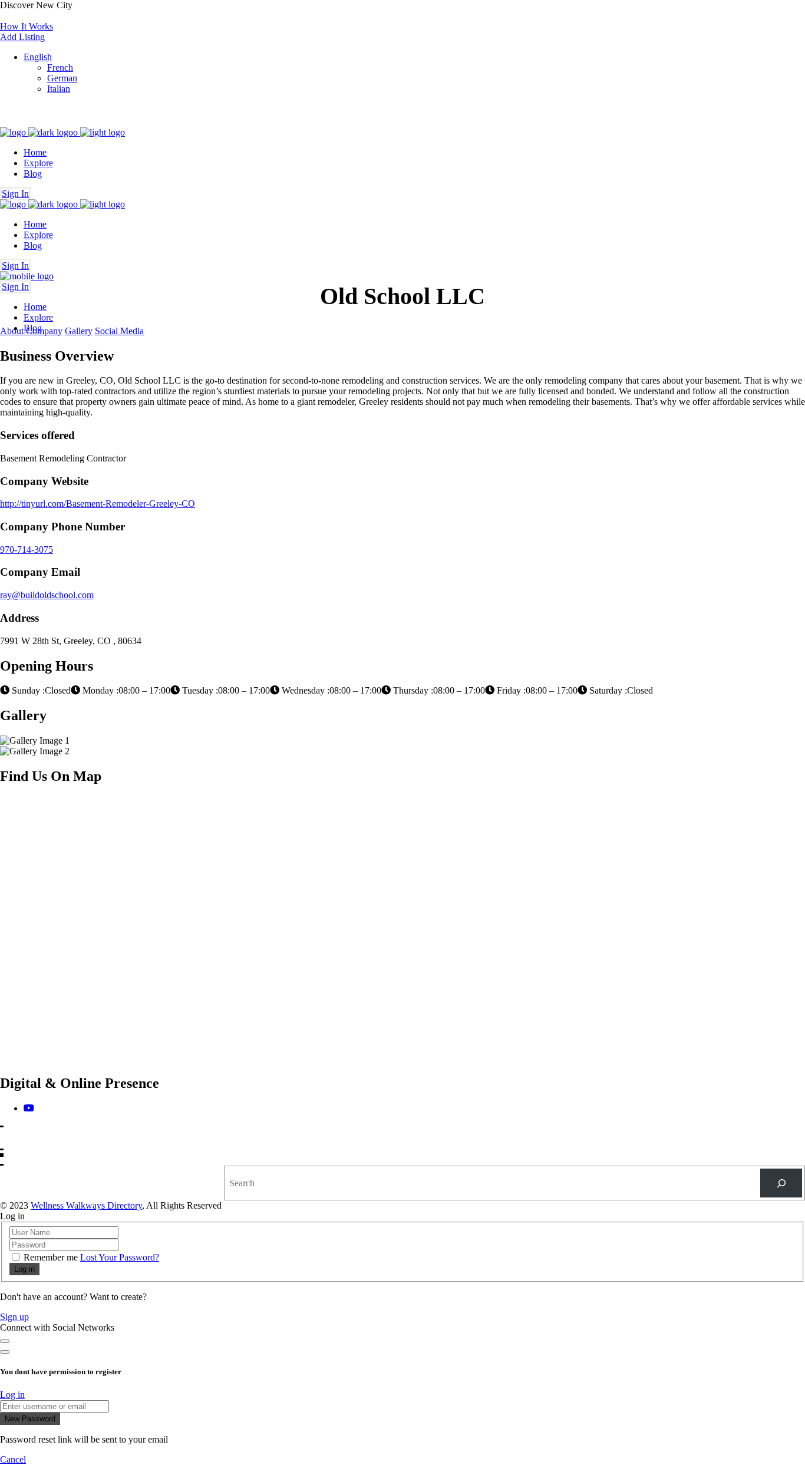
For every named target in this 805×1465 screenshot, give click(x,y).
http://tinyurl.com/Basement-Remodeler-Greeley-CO (97, 504)
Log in (12, 1395)
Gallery (79, 331)
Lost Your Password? (119, 1257)
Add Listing (22, 37)
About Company (31, 331)
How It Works (26, 26)
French (60, 67)
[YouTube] (29, 1108)
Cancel (13, 1459)
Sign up (14, 1317)
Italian (58, 89)
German (62, 78)
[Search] (781, 1183)
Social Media (119, 331)
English (38, 57)
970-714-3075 (26, 550)
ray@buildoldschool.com (47, 595)
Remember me (51, 1257)
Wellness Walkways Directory (86, 1205)
